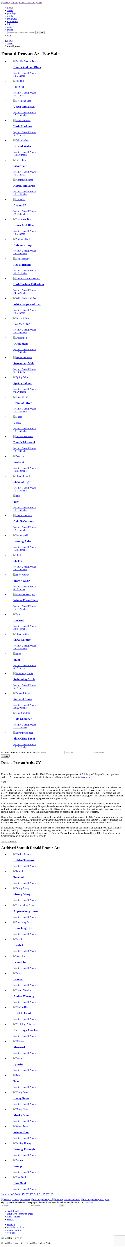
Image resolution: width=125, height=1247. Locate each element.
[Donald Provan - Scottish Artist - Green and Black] (22, 100)
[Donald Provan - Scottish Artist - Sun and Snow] (21, 693)
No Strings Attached (26, 1030)
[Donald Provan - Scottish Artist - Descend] (18, 614)
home (10, 41)
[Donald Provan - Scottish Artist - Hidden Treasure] (22, 854)
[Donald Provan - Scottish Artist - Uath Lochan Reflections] (26, 278)
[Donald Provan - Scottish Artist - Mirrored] (18, 1041)
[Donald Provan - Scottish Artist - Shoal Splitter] (21, 634)
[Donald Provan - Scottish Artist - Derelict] (18, 939)
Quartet (18, 1064)
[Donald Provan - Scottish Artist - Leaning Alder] (21, 535)
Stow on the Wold (17, 1194)
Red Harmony (22, 264)
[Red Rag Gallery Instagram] (95, 1199)
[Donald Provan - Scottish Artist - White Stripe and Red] (25, 298)
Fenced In (19, 962)
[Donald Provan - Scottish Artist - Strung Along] (21, 888)
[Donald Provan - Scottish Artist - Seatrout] (18, 456)
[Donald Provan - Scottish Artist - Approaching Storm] (24, 905)
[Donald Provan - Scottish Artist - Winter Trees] (20, 1126)
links (9, 1216)
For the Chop (21, 323)
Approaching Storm (26, 911)
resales (17, 1216)
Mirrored (19, 1047)
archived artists (26, 1214)
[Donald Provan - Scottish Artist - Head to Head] (21, 1007)
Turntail (18, 877)
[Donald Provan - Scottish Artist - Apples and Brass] (23, 180)
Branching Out (22, 928)
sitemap (11, 1224)
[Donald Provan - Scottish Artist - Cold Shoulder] (21, 713)
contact (10, 1219)
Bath (43, 1194)
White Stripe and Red (27, 304)
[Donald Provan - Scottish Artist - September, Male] (22, 357)
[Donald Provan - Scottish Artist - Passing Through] (22, 1143)
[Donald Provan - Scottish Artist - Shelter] (18, 555)
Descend (18, 620)
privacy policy (14, 1230)
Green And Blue (23, 225)
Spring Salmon (22, 383)
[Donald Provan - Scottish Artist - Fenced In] (19, 956)
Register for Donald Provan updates (18, 752)
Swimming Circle (24, 679)
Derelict (18, 945)
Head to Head (22, 1013)
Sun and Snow (22, 699)
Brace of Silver (22, 402)
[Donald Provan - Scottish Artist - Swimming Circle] (23, 673)
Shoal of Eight (22, 482)
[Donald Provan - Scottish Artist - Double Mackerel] (23, 436)
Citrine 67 (19, 205)
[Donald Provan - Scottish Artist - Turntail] (18, 871)
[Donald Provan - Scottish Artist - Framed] (18, 973)
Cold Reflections (23, 521)
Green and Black (24, 106)
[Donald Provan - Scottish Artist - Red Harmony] (21, 258)
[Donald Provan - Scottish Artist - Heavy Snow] (21, 1092)
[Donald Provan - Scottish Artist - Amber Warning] (22, 990)
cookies (11, 1232)
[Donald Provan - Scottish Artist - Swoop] (18, 1160)
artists (10, 43)
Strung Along (21, 894)
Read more (85, 777)
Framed (18, 979)
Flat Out (18, 86)
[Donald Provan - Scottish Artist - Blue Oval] (19, 1177)
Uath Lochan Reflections (28, 284)
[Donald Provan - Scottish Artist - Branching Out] (21, 922)
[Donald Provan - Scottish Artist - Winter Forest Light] (24, 594)
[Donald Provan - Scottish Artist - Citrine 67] (19, 199)
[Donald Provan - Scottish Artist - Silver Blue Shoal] (23, 732)
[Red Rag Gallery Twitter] (41, 1199)
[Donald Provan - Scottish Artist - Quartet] (18, 1058)
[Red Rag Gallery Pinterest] (66, 1199)
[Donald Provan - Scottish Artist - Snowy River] (21, 574)
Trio (16, 501)
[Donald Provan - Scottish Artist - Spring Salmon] (21, 377)
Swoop (17, 1166)
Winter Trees (21, 1132)
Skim (16, 659)
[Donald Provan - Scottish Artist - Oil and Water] (21, 140)
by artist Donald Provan (24, 74)
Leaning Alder (22, 541)
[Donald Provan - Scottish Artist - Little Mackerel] (21, 120)
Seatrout (18, 462)
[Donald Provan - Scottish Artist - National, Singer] (22, 239)
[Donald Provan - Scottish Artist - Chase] (17, 416)
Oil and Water (22, 146)
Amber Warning (23, 996)
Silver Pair (20, 166)
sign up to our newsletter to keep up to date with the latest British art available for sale (42, 1202)
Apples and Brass (24, 185)
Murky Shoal (21, 1115)
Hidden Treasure (23, 860)
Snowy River (21, 580)
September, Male (23, 363)
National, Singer (23, 245)
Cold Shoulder (22, 718)
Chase (17, 422)
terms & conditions (16, 1227)
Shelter (17, 561)
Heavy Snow (21, 1098)
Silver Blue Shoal (24, 738)
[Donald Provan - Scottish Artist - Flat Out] (18, 81)
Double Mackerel (24, 442)
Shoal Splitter (21, 639)
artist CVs (12, 1214)
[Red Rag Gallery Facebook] (15, 1199)
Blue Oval (19, 1183)
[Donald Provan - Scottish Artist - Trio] (16, 495)
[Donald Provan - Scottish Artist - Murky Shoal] (21, 1109)
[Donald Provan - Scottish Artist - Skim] (17, 653)
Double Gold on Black (27, 67)
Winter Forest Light (25, 600)
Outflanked (20, 343)
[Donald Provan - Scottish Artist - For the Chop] (21, 318)
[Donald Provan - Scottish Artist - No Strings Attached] (24, 1024)
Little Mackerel (22, 126)
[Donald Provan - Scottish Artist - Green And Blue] (22, 219)
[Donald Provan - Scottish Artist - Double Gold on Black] (25, 61)
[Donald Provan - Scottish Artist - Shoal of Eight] (21, 476)
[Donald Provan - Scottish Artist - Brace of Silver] (21, 397)
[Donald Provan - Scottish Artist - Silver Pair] (19, 160)
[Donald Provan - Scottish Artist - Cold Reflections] (22, 515)
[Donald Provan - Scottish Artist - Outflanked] (20, 337)
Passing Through (24, 1149)
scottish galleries (15, 1211)
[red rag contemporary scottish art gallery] (21, 2)
